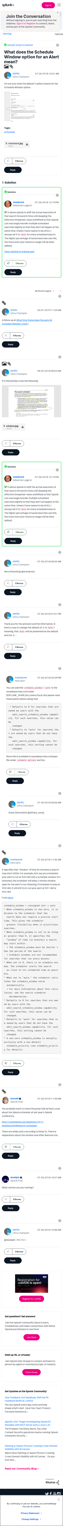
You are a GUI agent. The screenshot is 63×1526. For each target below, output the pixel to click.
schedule (9, 132)
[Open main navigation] (59, 5)
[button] (57, 45)
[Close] (58, 1499)
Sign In (48, 5)
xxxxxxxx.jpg (15, 143)
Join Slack (31, 1337)
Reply (13, 170)
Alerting (7, 33)
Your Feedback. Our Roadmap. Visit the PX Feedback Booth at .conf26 (26, 1399)
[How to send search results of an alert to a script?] (54, 291)
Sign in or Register (25, 23)
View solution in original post (19, 251)
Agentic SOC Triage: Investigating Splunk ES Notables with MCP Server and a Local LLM (28, 1423)
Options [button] (58, 34)
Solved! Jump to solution (20, 44)
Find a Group (31, 1372)
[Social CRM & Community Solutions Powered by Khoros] (52, 1481)
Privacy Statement (30, 1513)
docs (10, 897)
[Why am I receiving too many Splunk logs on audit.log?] (60, 291)
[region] (31, 1510)
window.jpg (12, 425)
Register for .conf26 (31, 1298)
